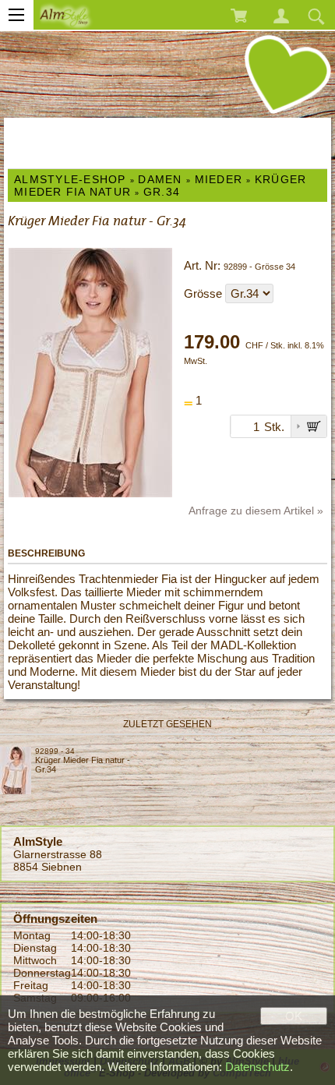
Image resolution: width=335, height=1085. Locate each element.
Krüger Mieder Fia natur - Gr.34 (82, 764)
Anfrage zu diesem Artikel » (256, 510)
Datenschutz (257, 1066)
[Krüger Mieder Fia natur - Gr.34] (17, 770)
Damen (160, 179)
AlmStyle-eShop (70, 179)
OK (293, 1016)
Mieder (219, 179)
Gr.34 (161, 192)
